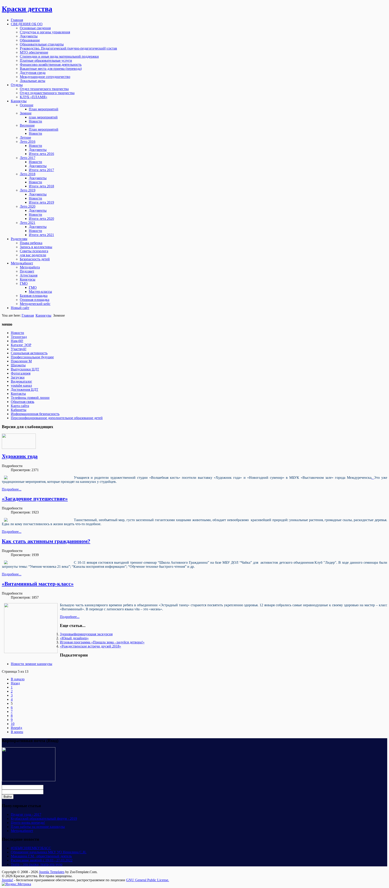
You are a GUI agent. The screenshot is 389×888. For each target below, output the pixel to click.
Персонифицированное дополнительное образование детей (57, 418)
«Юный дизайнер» (74, 638)
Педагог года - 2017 (26, 814)
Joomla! (7, 880)
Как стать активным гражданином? (46, 541)
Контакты (18, 393)
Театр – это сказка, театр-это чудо (36, 864)
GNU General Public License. (147, 880)
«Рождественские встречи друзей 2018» (90, 646)
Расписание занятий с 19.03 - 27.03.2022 (41, 860)
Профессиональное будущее (32, 357)
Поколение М (21, 361)
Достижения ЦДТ (24, 389)
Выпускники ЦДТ (25, 369)
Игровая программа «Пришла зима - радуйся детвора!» (102, 642)
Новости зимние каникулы (31, 664)
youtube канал (21, 385)
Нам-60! (17, 341)
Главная (28, 315)
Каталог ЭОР (21, 345)
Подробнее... (11, 489)
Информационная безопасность (35, 414)
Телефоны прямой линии (30, 398)
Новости (17, 333)
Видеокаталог (21, 381)
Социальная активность (29, 353)
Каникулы (43, 315)
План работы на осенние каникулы (38, 827)
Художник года (20, 456)
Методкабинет (22, 831)
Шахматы (18, 365)
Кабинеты (18, 410)
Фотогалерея (20, 373)
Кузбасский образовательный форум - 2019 (44, 818)
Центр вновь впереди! (28, 822)
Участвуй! (18, 349)
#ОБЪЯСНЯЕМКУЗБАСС (31, 848)
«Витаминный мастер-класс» (38, 584)
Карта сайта (20, 406)
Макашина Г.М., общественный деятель (41, 856)
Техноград (19, 337)
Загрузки (18, 377)
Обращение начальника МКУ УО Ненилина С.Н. (48, 852)
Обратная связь (22, 402)
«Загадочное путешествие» (35, 499)
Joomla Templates (51, 872)
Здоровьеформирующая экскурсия (86, 634)
